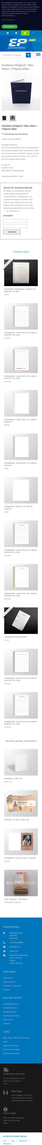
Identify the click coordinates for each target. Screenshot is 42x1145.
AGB (13, 1141)
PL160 (6, 468)
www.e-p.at (13, 951)
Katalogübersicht (10, 1004)
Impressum (6, 1143)
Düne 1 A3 (8, 782)
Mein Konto (8, 1019)
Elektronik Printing (8, 36)
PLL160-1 (7, 338)
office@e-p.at (14, 947)
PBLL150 (7, 599)
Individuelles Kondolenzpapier (15, 637)
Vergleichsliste (9, 1012)
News (5, 1041)
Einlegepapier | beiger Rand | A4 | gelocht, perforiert (20, 420)
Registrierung (9, 982)
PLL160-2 (7, 727)
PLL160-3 (7, 555)
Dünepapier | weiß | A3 (13, 778)
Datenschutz (23, 1141)
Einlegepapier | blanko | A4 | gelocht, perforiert (18, 507)
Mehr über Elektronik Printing (16, 1038)
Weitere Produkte (11, 1045)
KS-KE (6, 640)
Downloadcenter (19, 35)
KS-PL (6, 294)
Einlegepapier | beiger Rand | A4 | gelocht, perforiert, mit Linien (20, 594)
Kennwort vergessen (12, 986)
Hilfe (5, 1141)
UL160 (6, 512)
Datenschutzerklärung (8, 20)
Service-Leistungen (11, 1049)
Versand (6, 1023)
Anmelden (26, 35)
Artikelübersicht (10, 1008)
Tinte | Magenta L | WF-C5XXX (15, 899)
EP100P (7, 861)
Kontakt (6, 989)
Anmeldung (8, 978)
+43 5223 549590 (16, 942)
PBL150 (7, 425)
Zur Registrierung (12, 211)
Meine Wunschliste (11, 1016)
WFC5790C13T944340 (12, 902)
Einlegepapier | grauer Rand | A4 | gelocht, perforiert (20, 464)
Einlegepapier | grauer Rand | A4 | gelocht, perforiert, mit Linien (20, 333)
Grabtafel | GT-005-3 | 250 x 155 (16, 819)
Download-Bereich (11, 1053)
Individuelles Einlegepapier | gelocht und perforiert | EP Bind (20, 290)
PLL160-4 (7, 381)
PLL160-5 (7, 683)
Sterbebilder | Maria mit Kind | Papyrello (20, 858)
